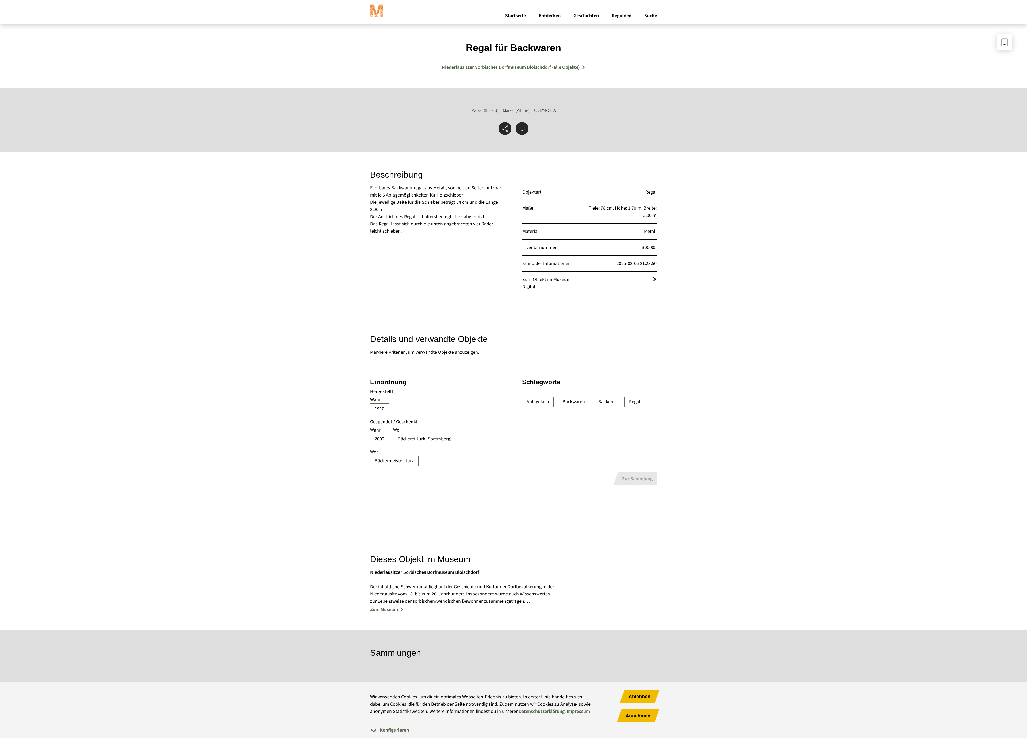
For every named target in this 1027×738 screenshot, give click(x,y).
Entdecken (550, 15)
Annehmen (638, 715)
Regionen (621, 15)
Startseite (515, 15)
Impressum (578, 711)
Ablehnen (639, 696)
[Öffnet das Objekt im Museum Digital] (654, 279)
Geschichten (586, 15)
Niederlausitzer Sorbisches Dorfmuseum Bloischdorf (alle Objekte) (511, 67)
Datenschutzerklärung (542, 711)
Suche (650, 15)
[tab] (513, 730)
